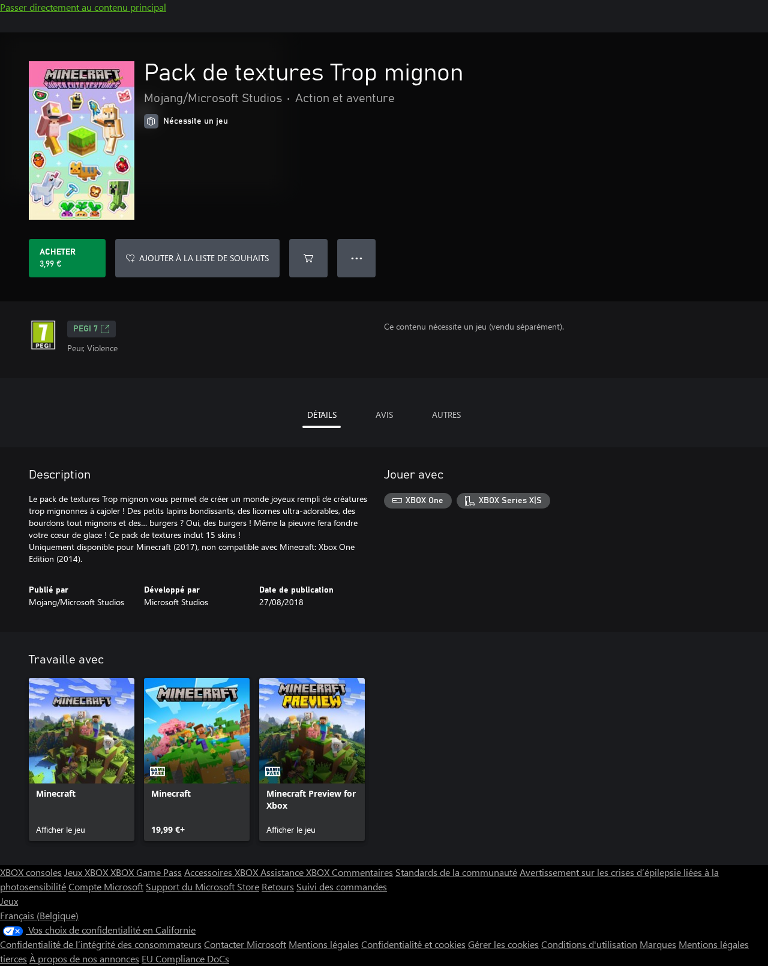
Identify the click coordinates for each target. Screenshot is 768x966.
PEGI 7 (85, 329)
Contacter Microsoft (245, 944)
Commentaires (362, 872)
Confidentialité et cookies (413, 944)
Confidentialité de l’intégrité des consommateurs (101, 944)
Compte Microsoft (105, 886)
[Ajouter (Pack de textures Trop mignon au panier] (308, 258)
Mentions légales (324, 944)
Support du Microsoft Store (202, 886)
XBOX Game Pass (146, 872)
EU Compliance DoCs (185, 958)
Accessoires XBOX (222, 872)
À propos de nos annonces (84, 958)
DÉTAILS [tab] (322, 414)
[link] (81, 759)
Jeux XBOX (87, 872)
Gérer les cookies (503, 944)
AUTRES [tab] (446, 414)
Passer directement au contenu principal (83, 7)
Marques (658, 944)
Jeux (9, 901)
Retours (278, 886)
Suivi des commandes (341, 886)
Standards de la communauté (456, 872)
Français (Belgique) (39, 915)
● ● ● (356, 258)
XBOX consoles (31, 872)
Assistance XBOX (296, 872)
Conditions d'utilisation (589, 944)
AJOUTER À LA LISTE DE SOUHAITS (204, 258)
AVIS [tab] (384, 414)
